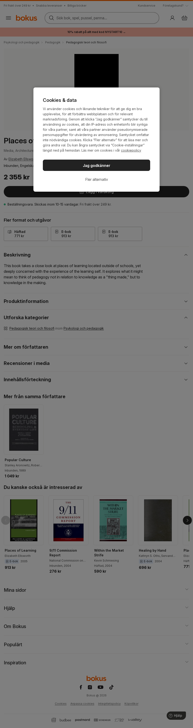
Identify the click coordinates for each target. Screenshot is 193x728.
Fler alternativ (96, 179)
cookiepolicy (131, 150)
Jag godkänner (96, 165)
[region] (96, 139)
